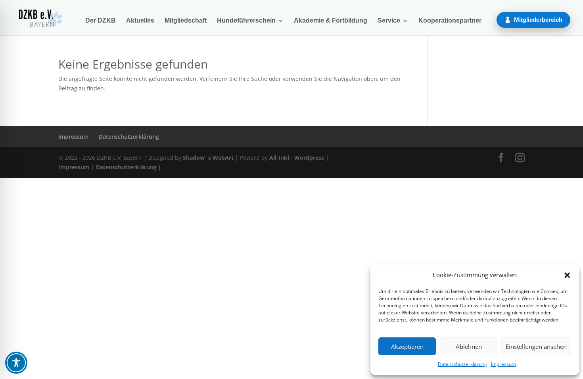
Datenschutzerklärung (462, 364)
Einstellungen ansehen (536, 346)
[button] (567, 275)
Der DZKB (100, 21)
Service (389, 21)
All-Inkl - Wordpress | (299, 157)
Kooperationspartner (449, 21)
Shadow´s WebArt (208, 157)
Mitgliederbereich (538, 19)
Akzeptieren (407, 346)
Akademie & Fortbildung (330, 21)
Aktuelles (140, 21)
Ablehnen (469, 346)
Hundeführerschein (246, 21)
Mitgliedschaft (186, 21)
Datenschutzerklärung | (128, 167)
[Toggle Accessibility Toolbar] (16, 362)
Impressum (503, 364)
